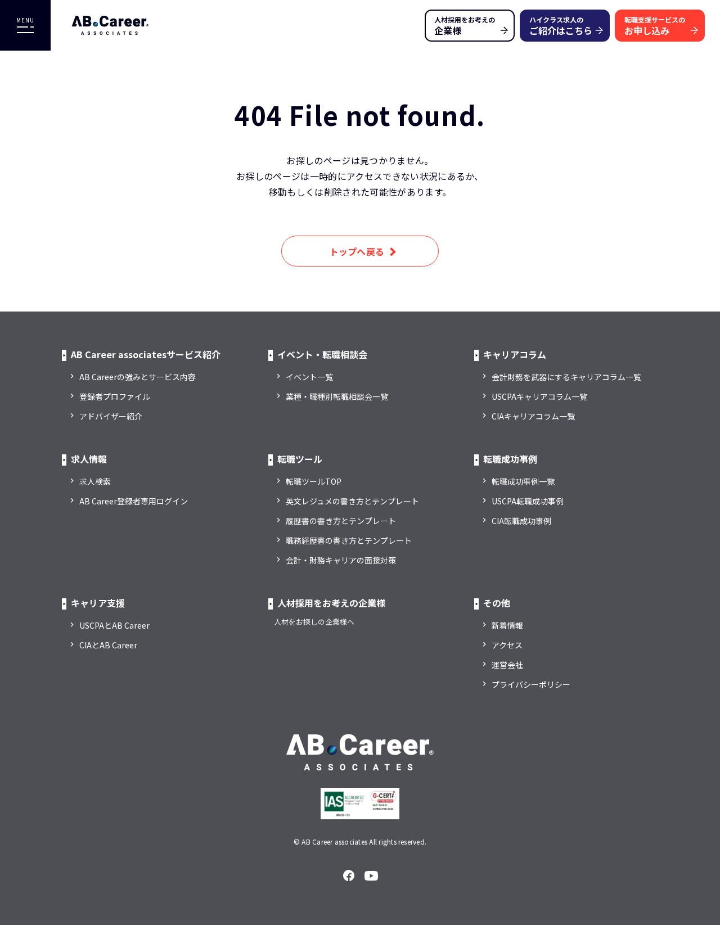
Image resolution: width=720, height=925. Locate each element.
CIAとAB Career (108, 645)
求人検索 (95, 481)
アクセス (507, 645)
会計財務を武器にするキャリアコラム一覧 (566, 376)
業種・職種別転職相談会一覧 (337, 396)
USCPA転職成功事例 (528, 501)
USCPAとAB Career (114, 625)
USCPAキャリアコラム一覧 (539, 396)
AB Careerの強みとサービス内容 (137, 376)
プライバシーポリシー (531, 684)
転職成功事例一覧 (523, 481)
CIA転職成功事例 (521, 520)
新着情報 (507, 625)
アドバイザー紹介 (110, 416)
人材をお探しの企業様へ (314, 621)
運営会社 (507, 664)
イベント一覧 (309, 376)
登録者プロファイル (114, 396)
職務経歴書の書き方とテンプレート (349, 540)
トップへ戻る (357, 251)
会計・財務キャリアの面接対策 (341, 560)
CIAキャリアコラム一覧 (533, 416)
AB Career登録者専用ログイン (133, 501)
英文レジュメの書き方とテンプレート (352, 501)
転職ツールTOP (313, 481)
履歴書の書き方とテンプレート (341, 520)
